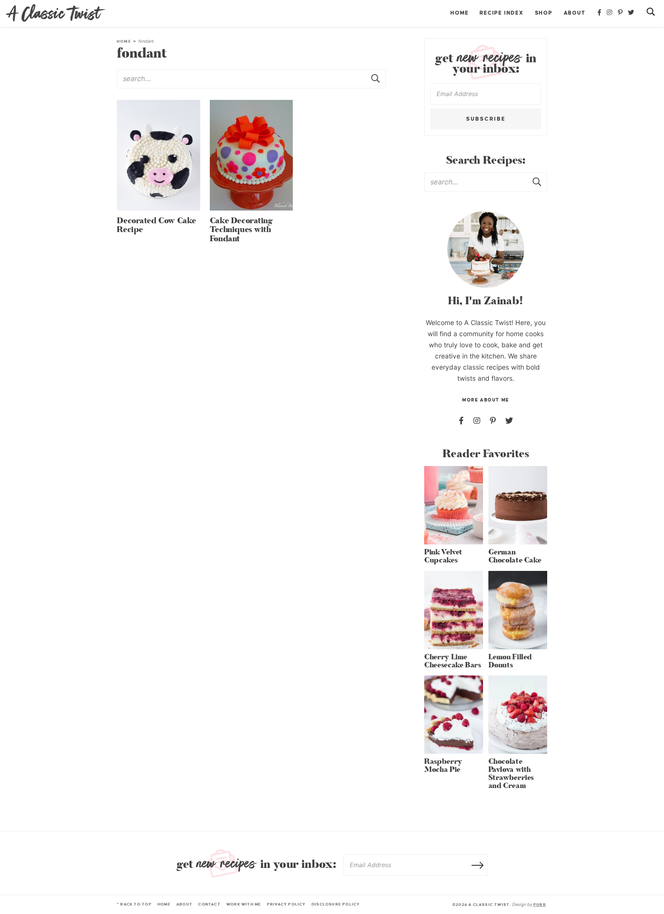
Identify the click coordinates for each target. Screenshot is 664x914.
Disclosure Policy (336, 904)
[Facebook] (600, 12)
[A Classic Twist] (56, 13)
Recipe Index (502, 13)
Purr (539, 904)
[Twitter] (631, 12)
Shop (544, 13)
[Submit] (376, 78)
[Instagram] (609, 12)
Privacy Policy (286, 904)
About (575, 13)
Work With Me (243, 904)
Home (459, 13)
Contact (209, 904)
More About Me (485, 400)
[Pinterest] (620, 12)
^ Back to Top (134, 904)
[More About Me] (485, 249)
